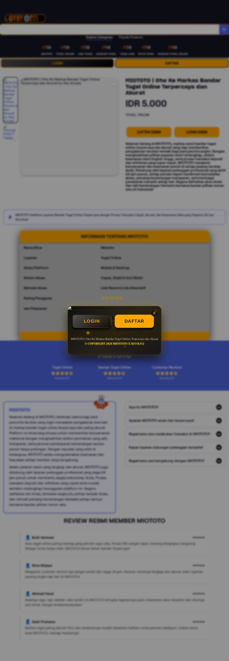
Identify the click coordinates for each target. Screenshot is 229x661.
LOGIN (92, 321)
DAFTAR (134, 321)
